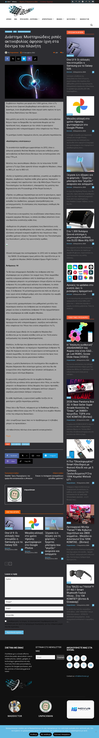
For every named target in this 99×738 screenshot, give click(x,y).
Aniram (7, 548)
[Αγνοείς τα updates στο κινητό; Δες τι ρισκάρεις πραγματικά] (80, 272)
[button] (91, 25)
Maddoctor (15, 716)
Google (28, 528)
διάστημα (25, 444)
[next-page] (10, 563)
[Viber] (29, 58)
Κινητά (69, 281)
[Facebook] (76, 1)
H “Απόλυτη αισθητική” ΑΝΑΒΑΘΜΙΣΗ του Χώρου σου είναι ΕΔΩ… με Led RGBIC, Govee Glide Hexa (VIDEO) (80, 350)
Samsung (9, 528)
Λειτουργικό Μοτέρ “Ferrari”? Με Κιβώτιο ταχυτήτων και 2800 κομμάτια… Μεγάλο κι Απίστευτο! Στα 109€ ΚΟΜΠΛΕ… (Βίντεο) (79, 534)
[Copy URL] (35, 58)
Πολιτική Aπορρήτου (62, 734)
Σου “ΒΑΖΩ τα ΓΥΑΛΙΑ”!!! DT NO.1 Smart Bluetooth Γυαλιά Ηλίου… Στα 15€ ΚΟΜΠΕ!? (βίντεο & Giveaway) (80, 594)
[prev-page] (6, 563)
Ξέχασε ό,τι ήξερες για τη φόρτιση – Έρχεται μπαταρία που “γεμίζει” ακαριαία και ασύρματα (52, 543)
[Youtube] (92, 1)
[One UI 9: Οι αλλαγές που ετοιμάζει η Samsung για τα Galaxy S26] (14, 523)
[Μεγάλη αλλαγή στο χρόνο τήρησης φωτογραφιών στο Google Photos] (34, 523)
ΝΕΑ (15, 31)
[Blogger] (72, 1)
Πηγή (8, 436)
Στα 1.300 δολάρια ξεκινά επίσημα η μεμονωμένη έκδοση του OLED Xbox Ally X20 (80, 236)
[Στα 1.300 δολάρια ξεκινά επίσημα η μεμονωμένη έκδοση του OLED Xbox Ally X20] (80, 218)
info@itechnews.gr (82, 676)
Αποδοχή (33, 734)
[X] (89, 1)
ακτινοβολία (16, 444)
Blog (68, 341)
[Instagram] (79, 1)
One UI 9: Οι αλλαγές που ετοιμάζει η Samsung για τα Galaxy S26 (14, 538)
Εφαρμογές (9, 31)
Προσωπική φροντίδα (24, 31)
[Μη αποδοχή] (96, 731)
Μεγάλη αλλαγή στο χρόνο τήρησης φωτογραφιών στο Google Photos (34, 540)
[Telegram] (82, 1)
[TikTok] (86, 1)
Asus (69, 227)
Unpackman (14, 52)
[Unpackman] (6, 52)
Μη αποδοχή (46, 734)
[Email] (18, 58)
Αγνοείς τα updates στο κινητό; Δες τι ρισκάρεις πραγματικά (80, 288)
